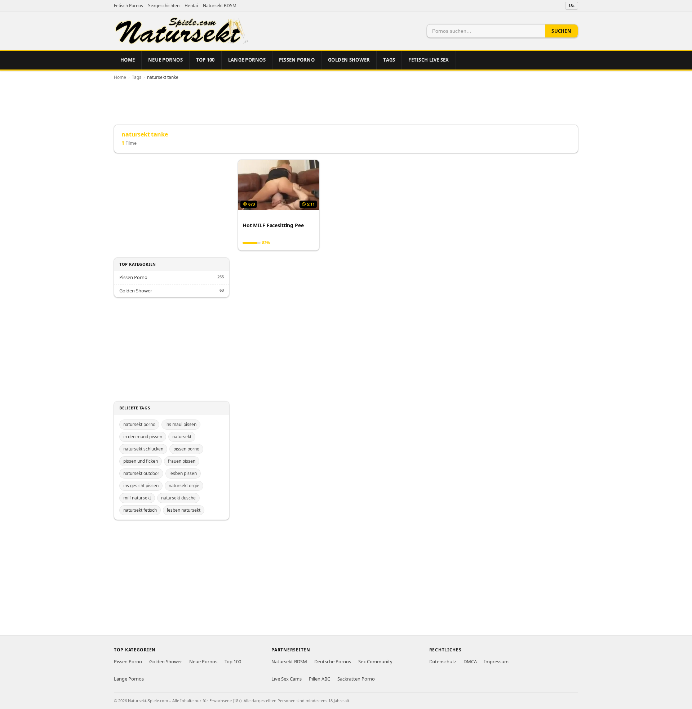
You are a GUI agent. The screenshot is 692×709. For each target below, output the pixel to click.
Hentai (191, 6)
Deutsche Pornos (332, 661)
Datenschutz (442, 661)
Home (127, 60)
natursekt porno (139, 424)
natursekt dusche (178, 498)
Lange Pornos (247, 60)
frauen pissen (181, 461)
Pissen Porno (297, 60)
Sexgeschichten (163, 6)
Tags (389, 60)
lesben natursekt (183, 510)
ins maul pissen (180, 424)
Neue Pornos (165, 60)
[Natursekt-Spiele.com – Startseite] (181, 31)
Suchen (561, 31)
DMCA (470, 661)
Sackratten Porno (356, 679)
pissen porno (186, 449)
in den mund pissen (142, 437)
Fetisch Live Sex (428, 60)
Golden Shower (349, 60)
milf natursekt (137, 498)
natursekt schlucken (143, 449)
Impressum (496, 661)
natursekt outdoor (141, 473)
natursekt (181, 437)
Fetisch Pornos (128, 6)
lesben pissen (183, 473)
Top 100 (205, 60)
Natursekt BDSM (219, 6)
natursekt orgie (184, 486)
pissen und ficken (140, 461)
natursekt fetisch (140, 510)
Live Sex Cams (286, 679)
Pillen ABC (319, 679)
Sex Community (375, 661)
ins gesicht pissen (141, 486)
